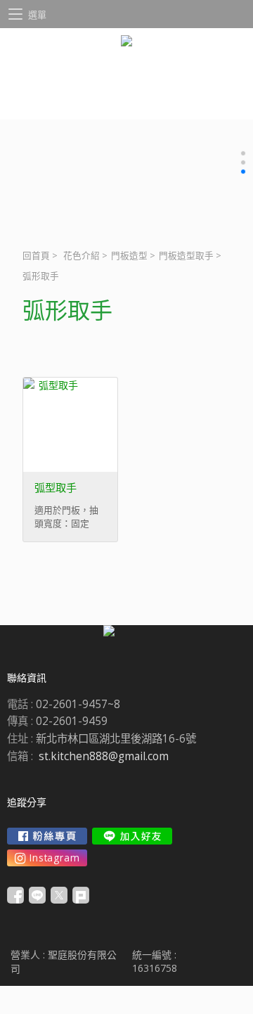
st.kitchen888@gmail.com (104, 756)
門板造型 (129, 256)
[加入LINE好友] (132, 836)
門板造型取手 (186, 256)
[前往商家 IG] (47, 857)
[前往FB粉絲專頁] (47, 836)
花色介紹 (81, 256)
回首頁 (36, 256)
